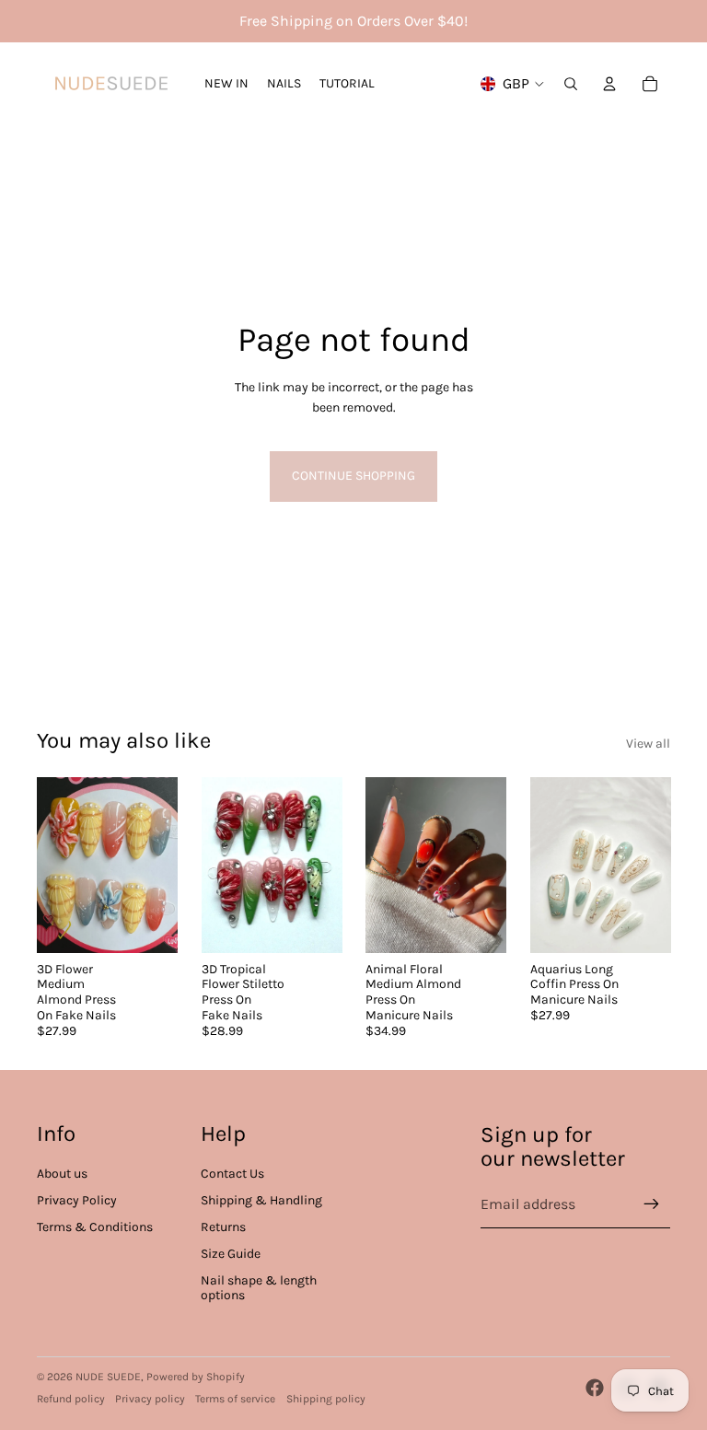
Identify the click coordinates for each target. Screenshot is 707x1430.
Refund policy (71, 1398)
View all (648, 743)
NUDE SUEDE (108, 1376)
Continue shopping (353, 475)
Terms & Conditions (95, 1227)
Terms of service (235, 1398)
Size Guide (231, 1253)
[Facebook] (595, 1388)
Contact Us (232, 1173)
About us (62, 1173)
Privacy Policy (77, 1200)
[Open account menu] (609, 84)
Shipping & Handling (261, 1200)
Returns (223, 1227)
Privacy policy (150, 1398)
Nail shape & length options (259, 1288)
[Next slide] (327, 864)
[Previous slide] (216, 864)
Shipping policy (325, 1398)
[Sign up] (651, 1204)
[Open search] (571, 84)
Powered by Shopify (195, 1376)
